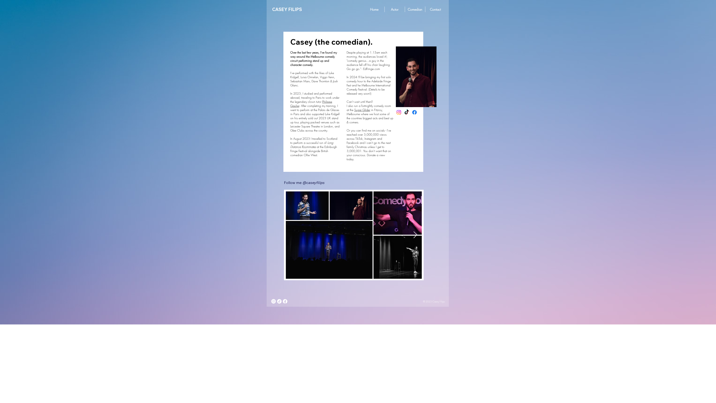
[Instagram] (399, 112)
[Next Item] (415, 235)
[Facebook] (414, 112)
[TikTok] (407, 112)
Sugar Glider (362, 110)
